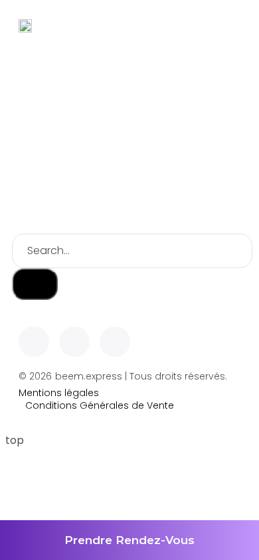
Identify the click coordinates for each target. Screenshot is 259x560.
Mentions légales (59, 393)
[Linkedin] (34, 341)
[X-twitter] (74, 341)
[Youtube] (115, 341)
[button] (230, 25)
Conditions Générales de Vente (99, 405)
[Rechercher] (35, 284)
